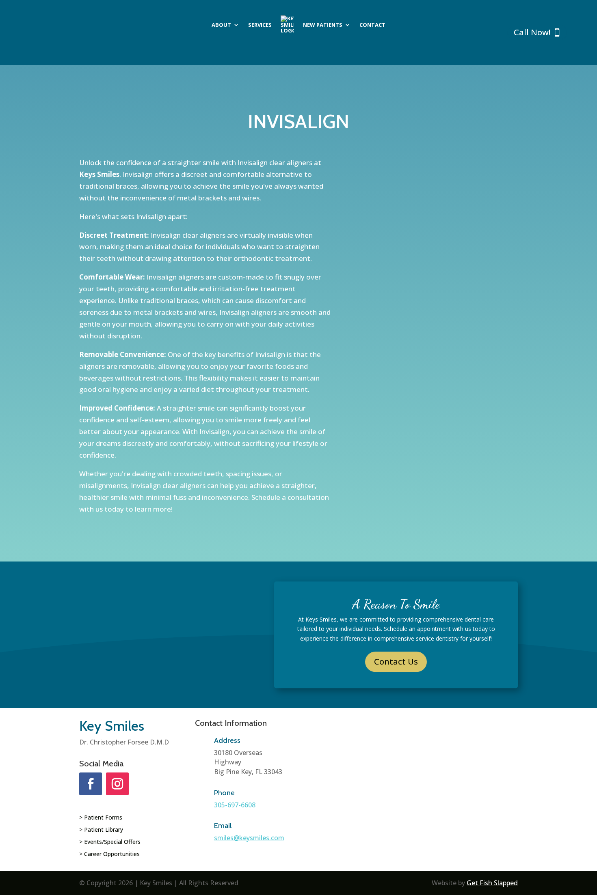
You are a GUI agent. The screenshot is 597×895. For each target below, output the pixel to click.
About (221, 24)
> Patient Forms (100, 818)
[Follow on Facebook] (90, 783)
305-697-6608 (234, 804)
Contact (372, 24)
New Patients (322, 24)
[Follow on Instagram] (117, 783)
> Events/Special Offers (110, 842)
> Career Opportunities (109, 854)
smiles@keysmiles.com (249, 837)
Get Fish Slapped (492, 882)
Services (260, 24)
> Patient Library (101, 830)
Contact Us (396, 661)
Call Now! (532, 32)
